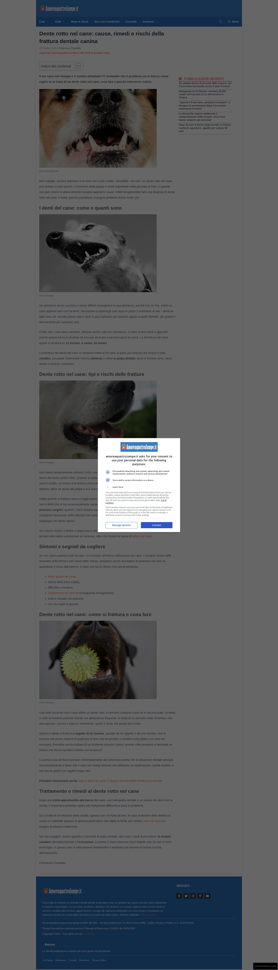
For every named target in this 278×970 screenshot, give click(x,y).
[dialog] (139, 485)
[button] (139, 487)
